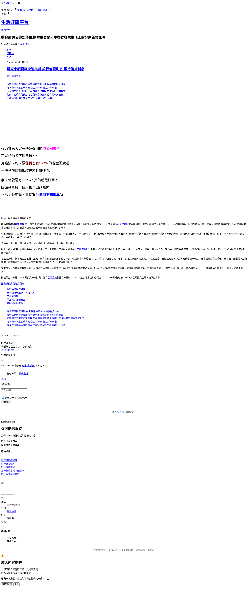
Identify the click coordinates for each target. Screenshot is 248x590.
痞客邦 (25, 365)
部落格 (10, 53)
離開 (16, 584)
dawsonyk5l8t (7, 349)
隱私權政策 (140, 550)
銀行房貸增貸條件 (16, 289)
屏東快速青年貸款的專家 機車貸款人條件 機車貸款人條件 (36, 84)
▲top (3, 378)
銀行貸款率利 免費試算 (13, 471)
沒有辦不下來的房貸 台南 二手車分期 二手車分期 (32, 88)
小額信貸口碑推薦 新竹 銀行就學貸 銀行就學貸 (31, 98)
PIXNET (102, 550)
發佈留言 (6, 402)
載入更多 (6, 384)
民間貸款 (52, 277)
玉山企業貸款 (122, 224)
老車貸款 (19, 224)
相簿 (9, 50)
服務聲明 (151, 550)
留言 (31, 365)
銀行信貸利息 (14, 76)
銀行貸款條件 (8, 464)
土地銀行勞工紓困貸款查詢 (20, 293)
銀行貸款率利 (8, 467)
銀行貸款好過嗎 (9, 460)
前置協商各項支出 (16, 299)
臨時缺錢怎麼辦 (15, 303)
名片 (9, 57)
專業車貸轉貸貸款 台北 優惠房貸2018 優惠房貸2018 (33, 311)
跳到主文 (5, 30)
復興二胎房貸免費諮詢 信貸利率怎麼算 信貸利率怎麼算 (35, 94)
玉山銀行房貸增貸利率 (12, 283)
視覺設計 (24, 44)
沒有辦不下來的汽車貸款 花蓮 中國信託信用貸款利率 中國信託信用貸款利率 (45, 318)
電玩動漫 (23, 373)
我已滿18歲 (7, 584)
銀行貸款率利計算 (10, 474)
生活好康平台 (15, 22)
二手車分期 (12, 296)
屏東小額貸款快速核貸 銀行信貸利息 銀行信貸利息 (45, 69)
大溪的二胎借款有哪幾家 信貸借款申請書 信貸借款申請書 (36, 91)
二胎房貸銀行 (84, 249)
